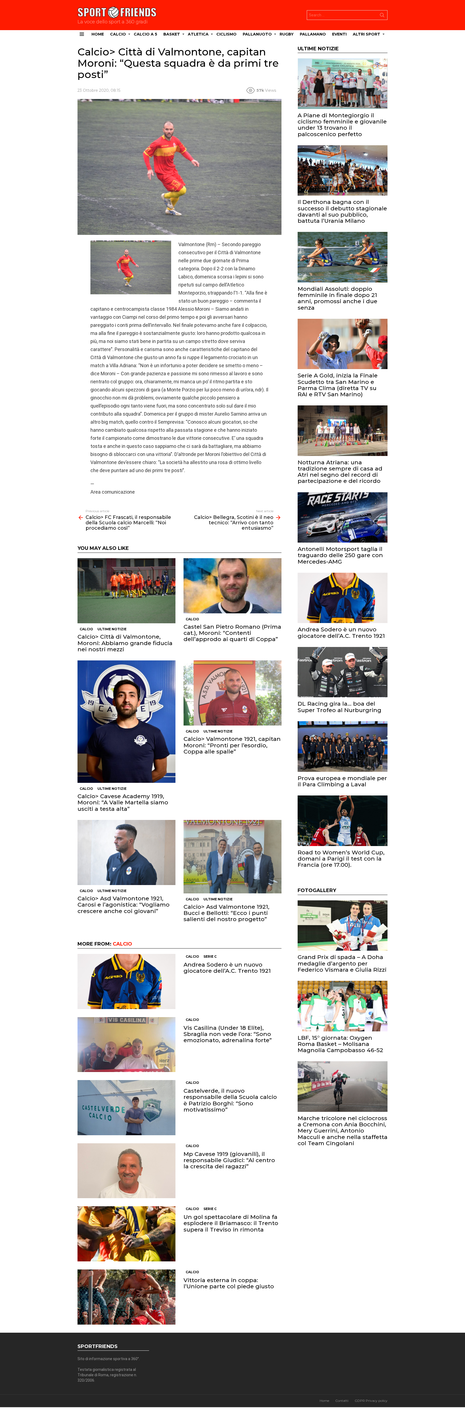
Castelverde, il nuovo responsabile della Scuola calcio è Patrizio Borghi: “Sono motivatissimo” (230, 1100)
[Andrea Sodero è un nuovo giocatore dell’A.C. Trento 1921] (126, 981)
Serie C (210, 956)
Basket (171, 34)
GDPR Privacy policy (371, 1401)
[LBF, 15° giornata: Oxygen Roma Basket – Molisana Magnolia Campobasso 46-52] (343, 1006)
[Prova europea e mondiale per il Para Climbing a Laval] (343, 746)
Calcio (118, 34)
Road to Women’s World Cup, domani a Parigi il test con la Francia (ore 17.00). (341, 858)
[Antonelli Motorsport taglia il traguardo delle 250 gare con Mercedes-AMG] (343, 517)
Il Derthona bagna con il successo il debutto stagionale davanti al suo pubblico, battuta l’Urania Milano (342, 211)
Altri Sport (366, 34)
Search (382, 16)
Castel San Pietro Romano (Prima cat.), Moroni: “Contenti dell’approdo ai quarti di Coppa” (232, 632)
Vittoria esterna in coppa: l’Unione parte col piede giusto (229, 1283)
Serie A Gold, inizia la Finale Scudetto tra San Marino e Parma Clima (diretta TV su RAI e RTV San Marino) (338, 385)
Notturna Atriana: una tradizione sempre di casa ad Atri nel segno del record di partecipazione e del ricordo (340, 471)
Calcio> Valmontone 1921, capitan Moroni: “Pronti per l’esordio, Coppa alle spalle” (232, 745)
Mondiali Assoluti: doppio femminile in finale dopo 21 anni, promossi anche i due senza (337, 298)
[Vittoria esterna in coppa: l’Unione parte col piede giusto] (126, 1297)
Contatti (341, 1401)
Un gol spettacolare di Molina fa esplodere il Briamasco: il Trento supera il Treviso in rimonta (231, 1223)
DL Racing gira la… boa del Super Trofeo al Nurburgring (339, 706)
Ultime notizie (111, 629)
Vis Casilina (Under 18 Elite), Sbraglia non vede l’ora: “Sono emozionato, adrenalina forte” (228, 1033)
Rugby (287, 34)
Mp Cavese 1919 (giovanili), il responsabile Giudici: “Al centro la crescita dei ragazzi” (229, 1160)
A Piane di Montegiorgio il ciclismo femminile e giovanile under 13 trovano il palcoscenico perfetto (342, 124)
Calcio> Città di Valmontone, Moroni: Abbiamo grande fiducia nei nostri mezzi (125, 642)
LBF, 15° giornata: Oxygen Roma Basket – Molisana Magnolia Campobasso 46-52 (340, 1043)
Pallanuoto (257, 34)
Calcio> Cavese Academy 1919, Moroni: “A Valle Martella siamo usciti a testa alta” (123, 802)
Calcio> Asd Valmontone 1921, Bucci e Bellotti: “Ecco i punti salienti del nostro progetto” (226, 912)
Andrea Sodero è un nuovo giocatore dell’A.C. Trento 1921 (227, 967)
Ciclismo (226, 34)
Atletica (198, 34)
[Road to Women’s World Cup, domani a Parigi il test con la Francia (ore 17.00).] (343, 820)
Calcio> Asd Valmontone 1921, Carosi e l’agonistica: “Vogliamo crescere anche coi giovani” (124, 904)
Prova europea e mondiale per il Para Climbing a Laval (342, 781)
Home (97, 34)
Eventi (339, 34)
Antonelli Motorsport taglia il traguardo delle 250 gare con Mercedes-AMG (340, 555)
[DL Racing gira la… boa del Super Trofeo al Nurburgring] (343, 672)
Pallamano (313, 34)
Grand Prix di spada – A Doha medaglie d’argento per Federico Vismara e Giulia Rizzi (342, 963)
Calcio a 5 (145, 34)
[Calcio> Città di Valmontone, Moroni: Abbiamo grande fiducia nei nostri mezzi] (126, 590)
